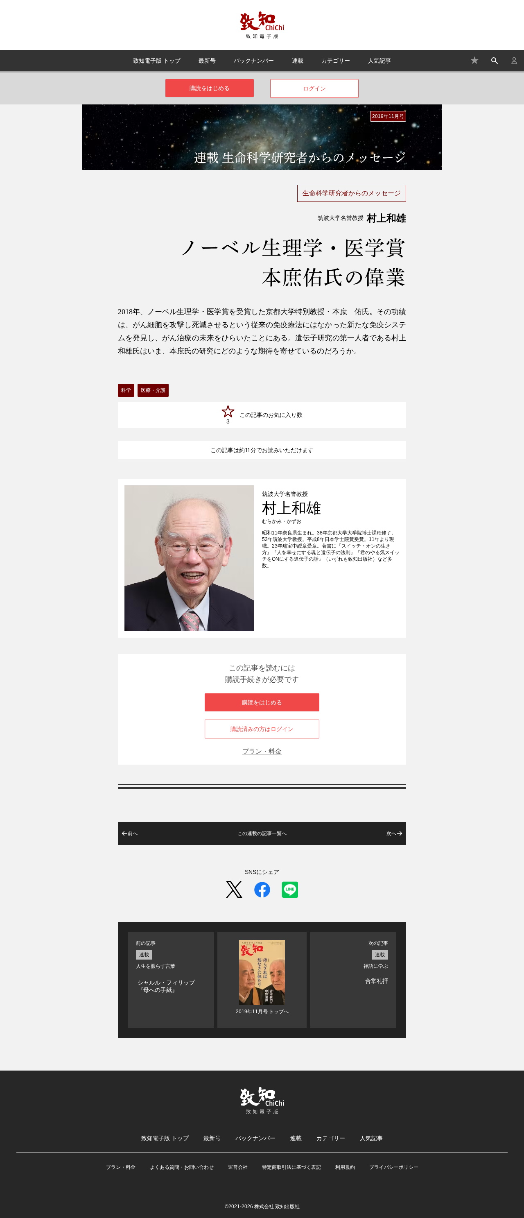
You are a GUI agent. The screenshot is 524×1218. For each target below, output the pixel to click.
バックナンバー (254, 60)
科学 (126, 390)
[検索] (494, 60)
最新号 (207, 60)
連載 (297, 60)
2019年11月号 (388, 116)
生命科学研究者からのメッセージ (352, 193)
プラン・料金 (262, 751)
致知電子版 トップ (157, 60)
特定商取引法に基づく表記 (291, 1167)
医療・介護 (153, 390)
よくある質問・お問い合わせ (182, 1167)
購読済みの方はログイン (262, 729)
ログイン (314, 88)
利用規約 (345, 1167)
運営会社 (238, 1167)
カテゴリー (335, 60)
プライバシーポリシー (393, 1167)
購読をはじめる (210, 88)
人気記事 (379, 60)
